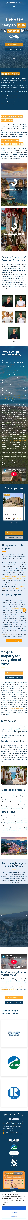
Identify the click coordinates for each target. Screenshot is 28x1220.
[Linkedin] (13, 1119)
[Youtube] (15, 1119)
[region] (14, 1206)
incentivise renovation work (15, 395)
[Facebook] (10, 1119)
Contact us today (8, 634)
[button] (11, 522)
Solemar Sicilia (13, 1125)
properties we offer (19, 608)
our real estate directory (16, 708)
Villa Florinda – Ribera (10, 512)
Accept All (14, 1208)
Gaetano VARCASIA (21, 518)
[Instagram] (18, 1119)
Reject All (14, 1216)
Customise (14, 1212)
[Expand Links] (24, 610)
